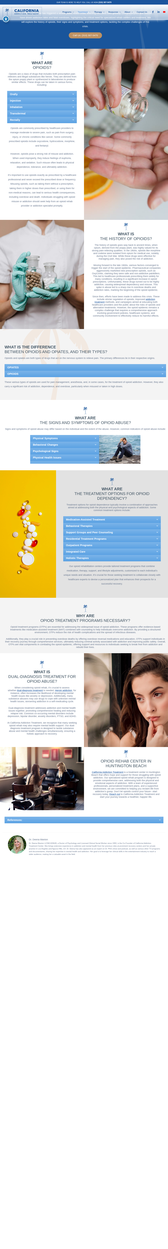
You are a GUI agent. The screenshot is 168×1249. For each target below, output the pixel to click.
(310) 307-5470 (104, 2)
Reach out (114, 794)
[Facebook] (153, 12)
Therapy (98, 12)
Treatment (83, 12)
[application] (72, 12)
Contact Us (142, 12)
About (127, 12)
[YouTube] (164, 12)
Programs (66, 12)
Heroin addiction (63, 690)
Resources (113, 12)
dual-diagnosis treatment (30, 690)
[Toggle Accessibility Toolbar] (6, 19)
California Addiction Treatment (107, 772)
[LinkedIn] (158, 12)
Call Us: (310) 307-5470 (85, 35)
